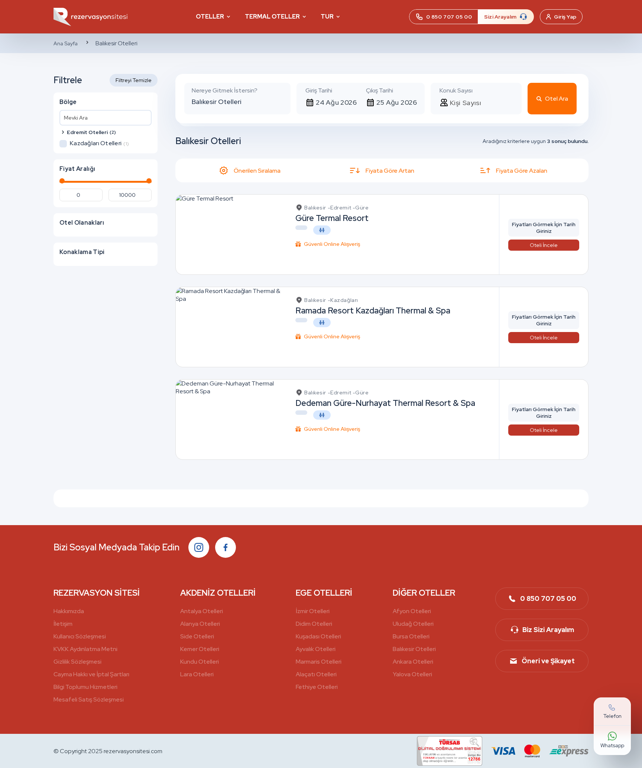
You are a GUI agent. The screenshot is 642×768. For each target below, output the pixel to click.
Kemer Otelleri (199, 649)
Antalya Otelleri (201, 611)
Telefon (612, 716)
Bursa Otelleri (411, 636)
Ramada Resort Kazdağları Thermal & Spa (372, 310)
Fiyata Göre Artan (390, 171)
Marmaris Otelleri (318, 662)
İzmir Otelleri (313, 611)
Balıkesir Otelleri (414, 649)
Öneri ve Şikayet (548, 661)
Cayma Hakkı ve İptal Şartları (91, 674)
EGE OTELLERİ (324, 593)
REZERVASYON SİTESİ (97, 593)
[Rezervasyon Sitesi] (91, 16)
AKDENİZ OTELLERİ (218, 593)
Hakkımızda (69, 611)
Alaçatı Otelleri (316, 674)
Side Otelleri (197, 636)
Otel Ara (556, 98)
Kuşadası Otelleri (318, 636)
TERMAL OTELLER (272, 16)
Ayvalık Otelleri (315, 649)
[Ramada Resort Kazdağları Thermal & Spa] (229, 327)
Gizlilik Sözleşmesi (77, 662)
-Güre (361, 207)
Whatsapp (612, 745)
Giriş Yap (565, 16)
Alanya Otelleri (200, 624)
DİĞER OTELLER (424, 593)
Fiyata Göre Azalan (521, 171)
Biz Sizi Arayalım (548, 629)
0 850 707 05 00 (548, 598)
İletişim (63, 624)
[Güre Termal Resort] (204, 234)
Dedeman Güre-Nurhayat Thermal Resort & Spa (385, 403)
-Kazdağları (343, 300)
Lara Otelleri (197, 674)
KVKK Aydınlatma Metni (85, 649)
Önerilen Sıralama (257, 171)
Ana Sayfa (66, 43)
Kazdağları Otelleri (99, 143)
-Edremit (339, 207)
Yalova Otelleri (412, 674)
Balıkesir (315, 207)
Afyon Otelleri (412, 611)
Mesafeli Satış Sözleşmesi (89, 699)
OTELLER (210, 16)
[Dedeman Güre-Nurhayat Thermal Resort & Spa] (229, 419)
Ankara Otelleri (413, 662)
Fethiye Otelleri (317, 687)
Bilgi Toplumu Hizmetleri (85, 687)
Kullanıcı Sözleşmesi (80, 636)
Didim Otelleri (314, 624)
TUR (327, 16)
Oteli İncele (544, 245)
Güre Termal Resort (332, 218)
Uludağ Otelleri (413, 624)
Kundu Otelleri (199, 662)
